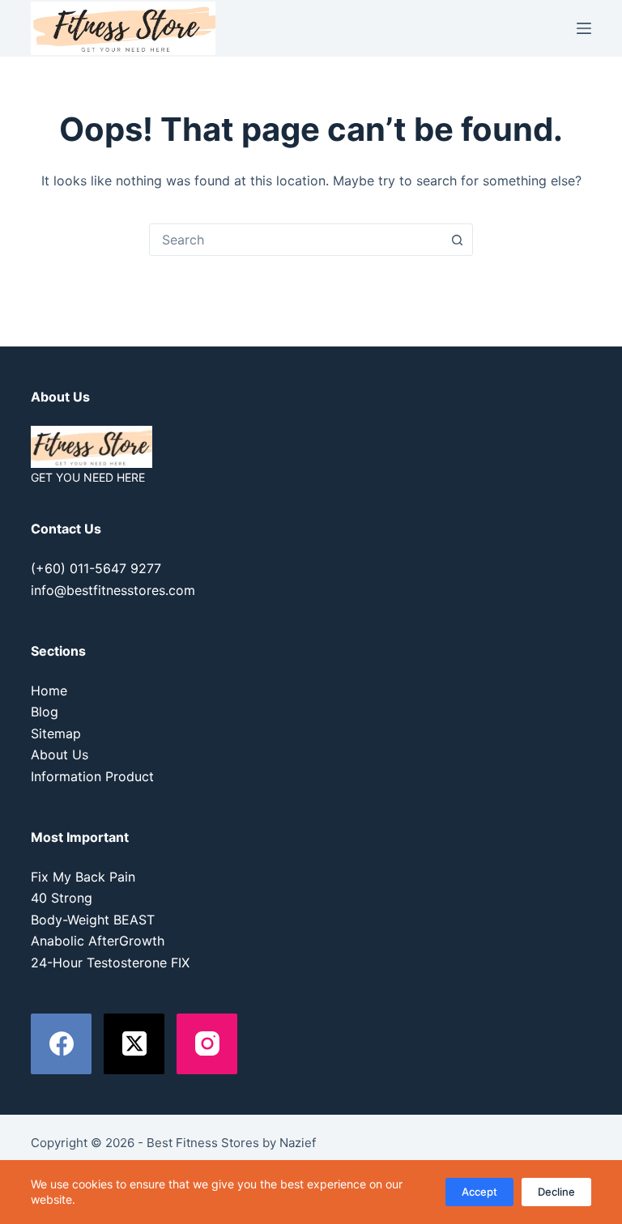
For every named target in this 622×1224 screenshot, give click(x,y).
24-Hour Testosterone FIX (110, 962)
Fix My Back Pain (83, 877)
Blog (44, 711)
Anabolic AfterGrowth (97, 941)
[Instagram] (207, 1044)
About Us (59, 754)
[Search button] (456, 239)
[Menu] (584, 28)
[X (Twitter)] (134, 1044)
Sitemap (56, 733)
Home (49, 690)
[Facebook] (61, 1044)
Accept (479, 1191)
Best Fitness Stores (203, 1142)
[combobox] (295, 239)
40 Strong (61, 898)
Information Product (92, 776)
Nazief (297, 1142)
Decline (556, 1191)
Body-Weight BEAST (93, 920)
